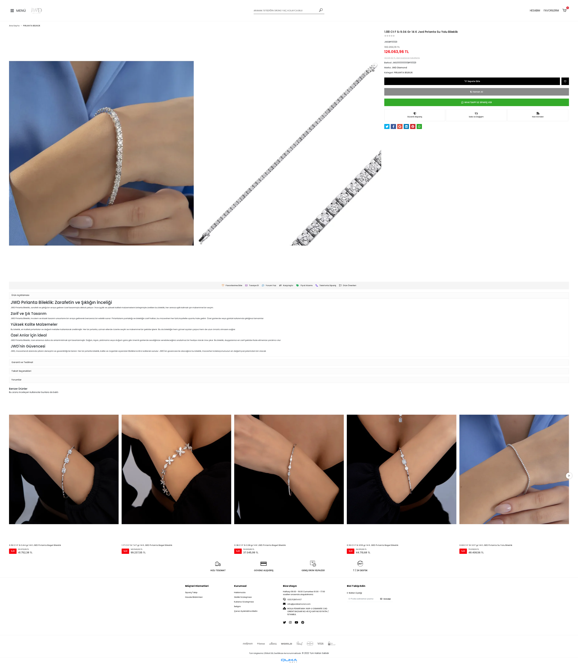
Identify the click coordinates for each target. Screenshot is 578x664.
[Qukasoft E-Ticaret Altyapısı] (289, 661)
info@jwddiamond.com (299, 604)
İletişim (237, 606)
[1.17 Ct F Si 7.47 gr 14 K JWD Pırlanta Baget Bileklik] (64, 469)
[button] (564, 10)
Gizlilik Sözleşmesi (243, 597)
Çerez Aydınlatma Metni (245, 611)
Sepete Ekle (474, 81)
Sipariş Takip (191, 592)
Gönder (387, 598)
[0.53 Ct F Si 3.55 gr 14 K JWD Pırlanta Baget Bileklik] (289, 469)
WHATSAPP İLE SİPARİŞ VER (478, 102)
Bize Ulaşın (290, 586)
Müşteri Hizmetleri (197, 586)
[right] (569, 475)
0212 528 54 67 (294, 599)
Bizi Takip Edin (356, 586)
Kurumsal (240, 586)
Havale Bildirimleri (194, 597)
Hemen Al (478, 91)
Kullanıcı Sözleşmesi (244, 601)
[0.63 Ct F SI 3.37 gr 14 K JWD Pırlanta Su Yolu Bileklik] (401, 469)
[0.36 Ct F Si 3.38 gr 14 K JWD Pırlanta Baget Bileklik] (176, 469)
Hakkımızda (239, 592)
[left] (9, 475)
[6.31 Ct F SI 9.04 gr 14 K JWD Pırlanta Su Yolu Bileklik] (514, 451)
